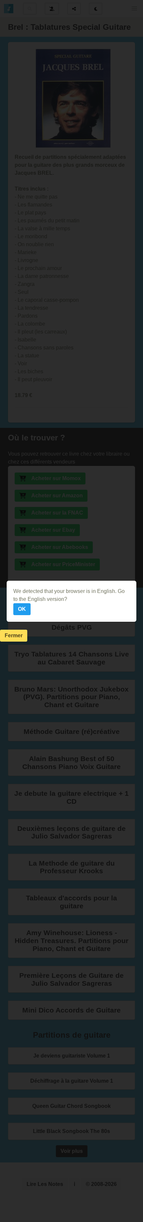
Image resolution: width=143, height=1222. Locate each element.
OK (22, 609)
